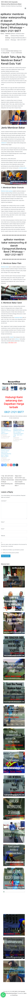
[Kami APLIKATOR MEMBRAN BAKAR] (14, 739)
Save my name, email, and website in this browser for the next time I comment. (14, 545)
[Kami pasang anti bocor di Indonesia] (14, 925)
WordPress (15, 995)
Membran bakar (5, 266)
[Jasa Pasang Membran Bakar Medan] (14, 646)
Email (2, 528)
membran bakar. (23, 168)
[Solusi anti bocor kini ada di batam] (14, 855)
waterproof (3, 142)
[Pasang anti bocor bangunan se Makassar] (14, 832)
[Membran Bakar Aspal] (14, 600)
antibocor (17, 339)
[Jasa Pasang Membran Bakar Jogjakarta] (14, 785)
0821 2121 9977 (14, 412)
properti (11, 337)
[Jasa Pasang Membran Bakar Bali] (14, 623)
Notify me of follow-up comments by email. (13, 549)
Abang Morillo (6, 52)
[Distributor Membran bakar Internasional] (14, 576)
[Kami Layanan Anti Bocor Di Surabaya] (14, 762)
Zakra (25, 993)
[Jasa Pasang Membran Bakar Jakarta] (14, 692)
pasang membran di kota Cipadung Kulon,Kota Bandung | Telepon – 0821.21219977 (6, 430)
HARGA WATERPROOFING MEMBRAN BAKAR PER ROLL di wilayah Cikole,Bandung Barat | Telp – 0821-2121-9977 (18, 432)
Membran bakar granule (6, 191)
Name (3, 522)
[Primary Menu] (25, 8)
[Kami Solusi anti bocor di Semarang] (14, 878)
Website (3, 535)
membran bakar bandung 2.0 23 (13, 50)
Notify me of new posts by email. (11, 552)
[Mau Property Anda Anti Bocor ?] (14, 901)
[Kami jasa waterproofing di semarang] (14, 809)
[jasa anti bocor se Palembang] (14, 948)
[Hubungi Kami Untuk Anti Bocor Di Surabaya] (14, 669)
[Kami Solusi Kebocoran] (14, 716)
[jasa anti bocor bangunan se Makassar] (14, 971)
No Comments (4, 49)
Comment (4, 500)
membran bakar (18, 317)
